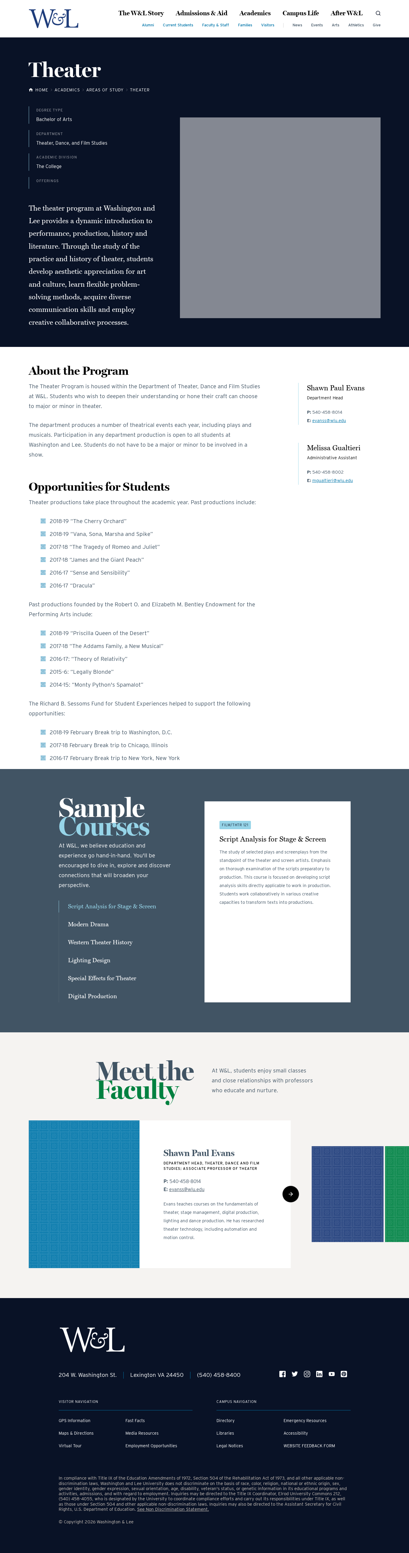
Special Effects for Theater (102, 978)
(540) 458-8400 (218, 1375)
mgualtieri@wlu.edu (332, 480)
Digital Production (92, 996)
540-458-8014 (327, 412)
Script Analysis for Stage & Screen (112, 906)
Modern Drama (88, 924)
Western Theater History (100, 942)
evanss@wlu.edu (329, 420)
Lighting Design (89, 960)
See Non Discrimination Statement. (173, 1509)
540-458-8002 (328, 472)
